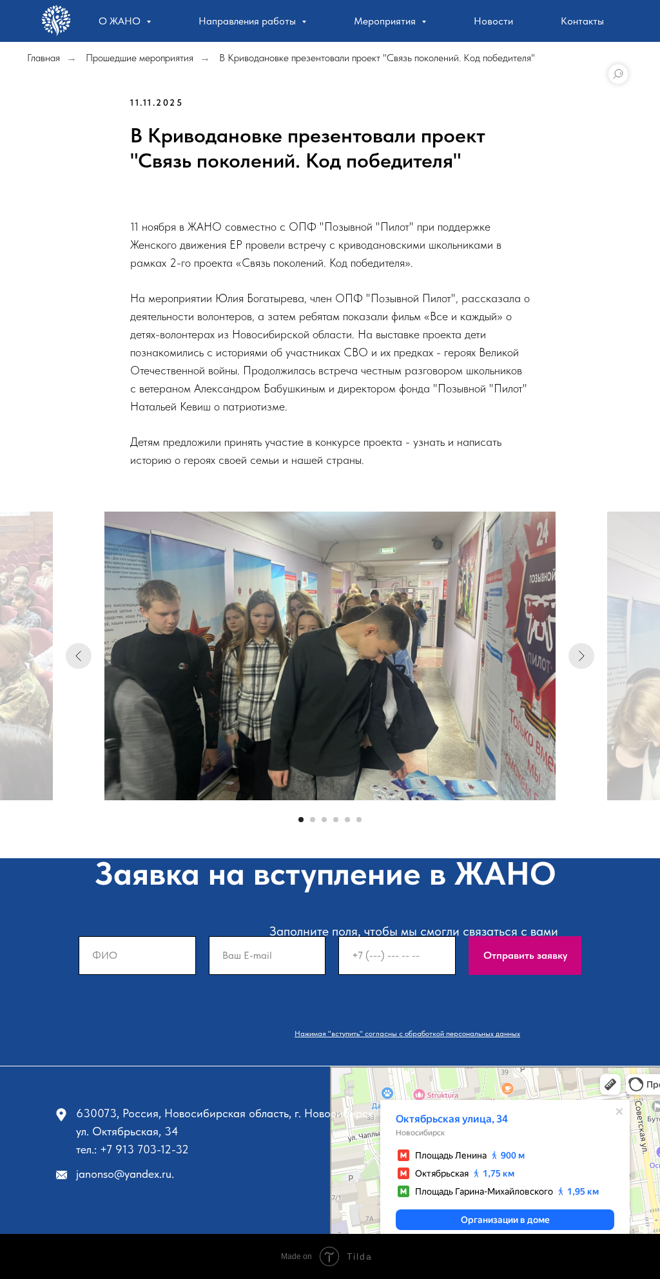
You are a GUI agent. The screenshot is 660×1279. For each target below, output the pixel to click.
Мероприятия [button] (386, 21)
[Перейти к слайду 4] (335, 819)
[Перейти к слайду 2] (312, 819)
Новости (493, 21)
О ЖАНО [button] (121, 21)
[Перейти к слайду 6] (359, 819)
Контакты (582, 21)
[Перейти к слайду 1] (301, 819)
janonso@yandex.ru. (125, 1173)
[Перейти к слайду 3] (324, 819)
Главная (43, 58)
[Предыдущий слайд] (79, 656)
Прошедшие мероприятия (139, 58)
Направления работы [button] (248, 21)
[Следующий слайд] (581, 656)
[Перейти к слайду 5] (347, 819)
